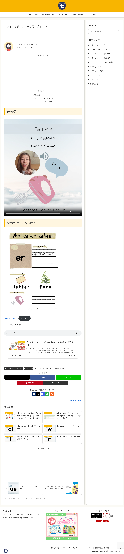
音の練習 (37, 95)
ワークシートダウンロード (43, 98)
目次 (40, 91)
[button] (55, 383)
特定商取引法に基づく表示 (103, 548)
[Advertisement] (43, 34)
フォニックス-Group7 (42, 368)
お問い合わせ (117, 548)
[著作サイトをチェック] (34, 394)
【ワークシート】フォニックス (14, 368)
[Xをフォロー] (38, 394)
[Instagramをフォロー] (43, 394)
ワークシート (29, 368)
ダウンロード (24, 318)
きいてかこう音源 (45, 101)
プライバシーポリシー (86, 548)
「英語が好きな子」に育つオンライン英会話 (63, 548)
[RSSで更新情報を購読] (52, 394)
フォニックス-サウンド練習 (58, 368)
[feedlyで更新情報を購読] (47, 394)
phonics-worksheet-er (10, 318)
